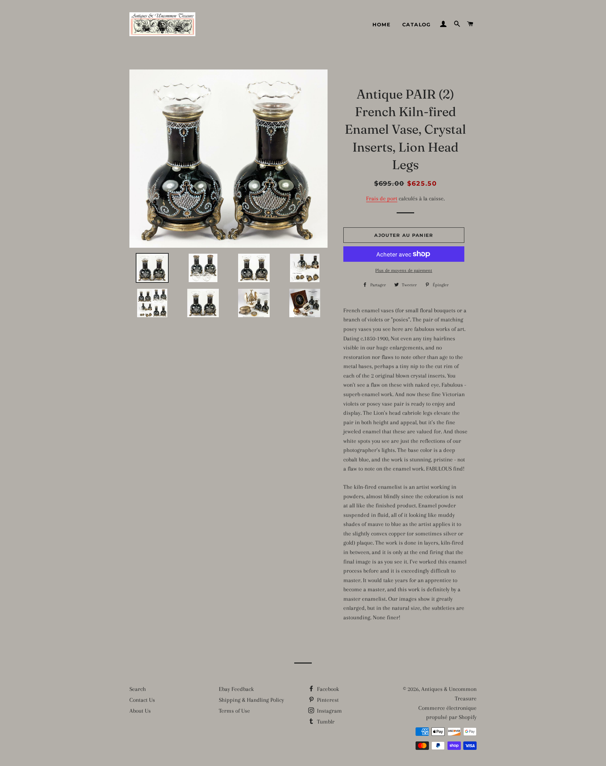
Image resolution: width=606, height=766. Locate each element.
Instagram (329, 710)
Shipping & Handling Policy (251, 700)
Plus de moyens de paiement (403, 270)
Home (381, 24)
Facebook (327, 689)
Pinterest (327, 700)
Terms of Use (234, 710)
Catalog (416, 24)
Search (137, 689)
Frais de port (381, 198)
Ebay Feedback (236, 689)
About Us (140, 710)
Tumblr (325, 721)
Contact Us (142, 700)
